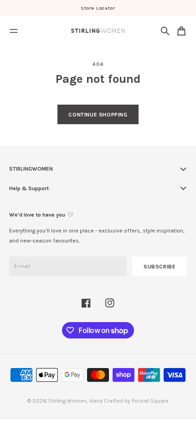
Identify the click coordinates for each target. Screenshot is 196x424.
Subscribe (160, 266)
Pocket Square (150, 401)
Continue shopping (97, 114)
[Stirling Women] (98, 31)
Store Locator (98, 8)
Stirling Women (67, 401)
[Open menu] (13, 31)
